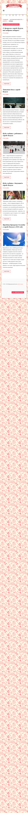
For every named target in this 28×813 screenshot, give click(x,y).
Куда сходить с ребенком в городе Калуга (13, 134)
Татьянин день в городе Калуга (11, 90)
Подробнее (7, 83)
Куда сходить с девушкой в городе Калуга (13, 184)
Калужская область (16, 19)
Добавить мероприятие (12, 24)
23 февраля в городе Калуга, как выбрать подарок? (13, 29)
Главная (5, 19)
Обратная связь (19, 292)
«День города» (20, 284)
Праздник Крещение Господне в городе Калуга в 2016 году (14, 226)
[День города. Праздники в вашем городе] (14, 7)
